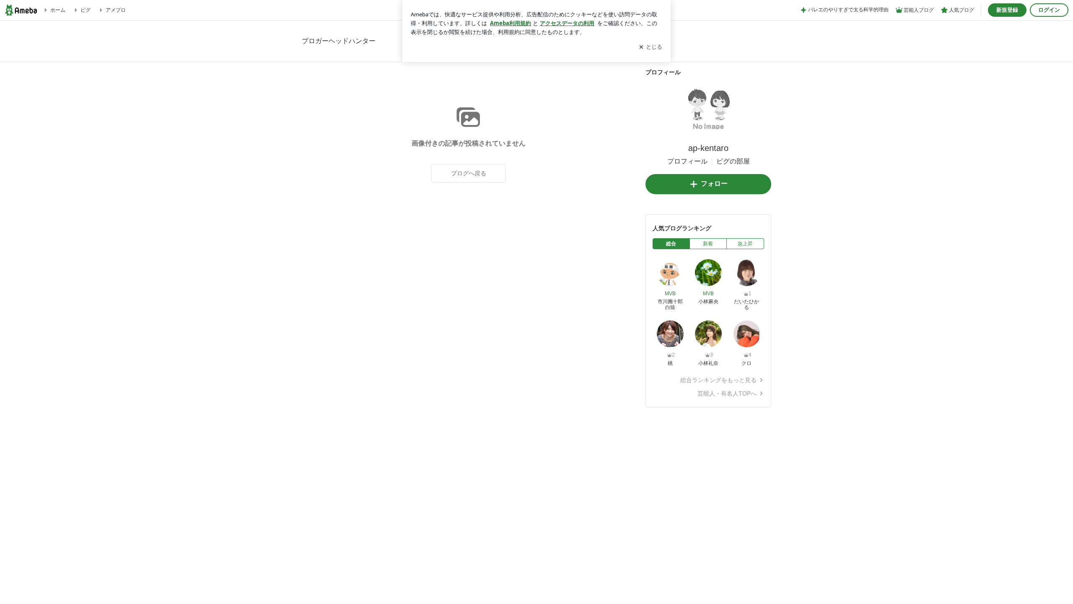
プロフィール (687, 161)
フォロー (714, 183)
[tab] (671, 243)
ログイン (1049, 10)
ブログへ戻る (468, 173)
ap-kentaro (708, 148)
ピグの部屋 (733, 161)
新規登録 (1007, 10)
